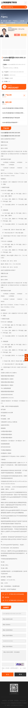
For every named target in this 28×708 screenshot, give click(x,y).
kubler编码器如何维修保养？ (10, 122)
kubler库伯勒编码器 (10, 22)
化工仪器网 (10, 700)
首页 (9, 21)
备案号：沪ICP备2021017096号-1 (15, 705)
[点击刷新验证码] (19, 664)
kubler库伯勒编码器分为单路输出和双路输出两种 (14, 113)
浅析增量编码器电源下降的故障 (11, 117)
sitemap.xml (23, 700)
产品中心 (15, 21)
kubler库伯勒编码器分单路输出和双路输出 (14, 108)
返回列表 (7, 597)
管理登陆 (16, 700)
